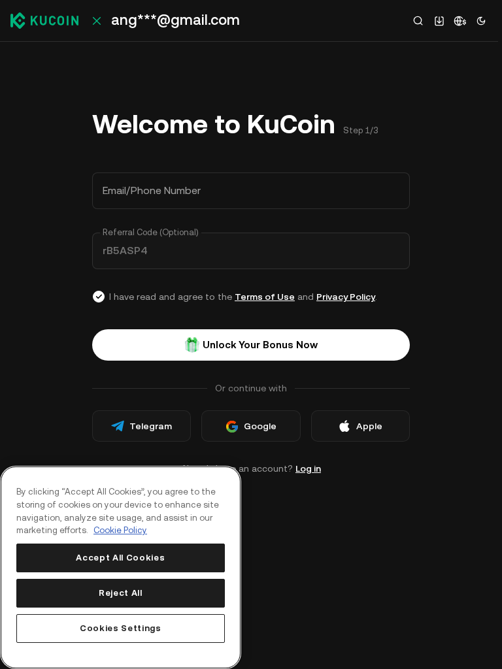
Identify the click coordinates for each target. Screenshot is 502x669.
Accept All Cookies (120, 558)
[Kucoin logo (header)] (44, 20)
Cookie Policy (120, 530)
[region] (120, 567)
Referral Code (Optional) (151, 232)
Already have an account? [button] (251, 468)
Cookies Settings (120, 628)
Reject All (120, 593)
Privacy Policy (345, 296)
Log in (308, 468)
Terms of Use (265, 296)
